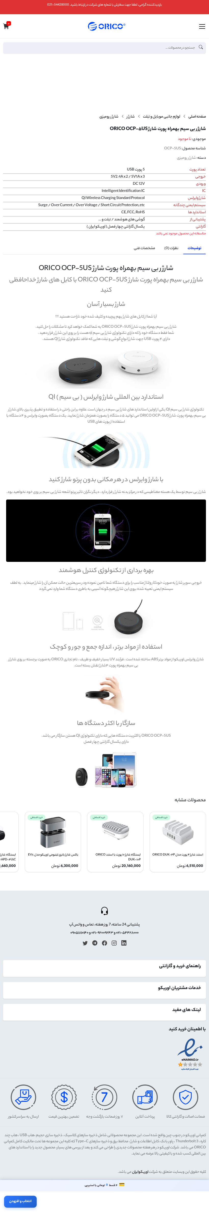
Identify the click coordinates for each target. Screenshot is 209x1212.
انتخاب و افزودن (20, 1201)
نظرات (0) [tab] (171, 249)
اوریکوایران (140, 1172)
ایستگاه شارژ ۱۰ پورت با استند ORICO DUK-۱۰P (118, 857)
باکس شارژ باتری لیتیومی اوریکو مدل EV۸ (53, 855)
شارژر (131, 117)
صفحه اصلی (197, 117)
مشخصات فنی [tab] (144, 249)
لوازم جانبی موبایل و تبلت (161, 117)
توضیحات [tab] (194, 249)
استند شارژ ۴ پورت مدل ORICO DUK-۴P (177, 855)
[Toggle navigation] (202, 26)
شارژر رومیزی (109, 117)
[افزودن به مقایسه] (200, 80)
